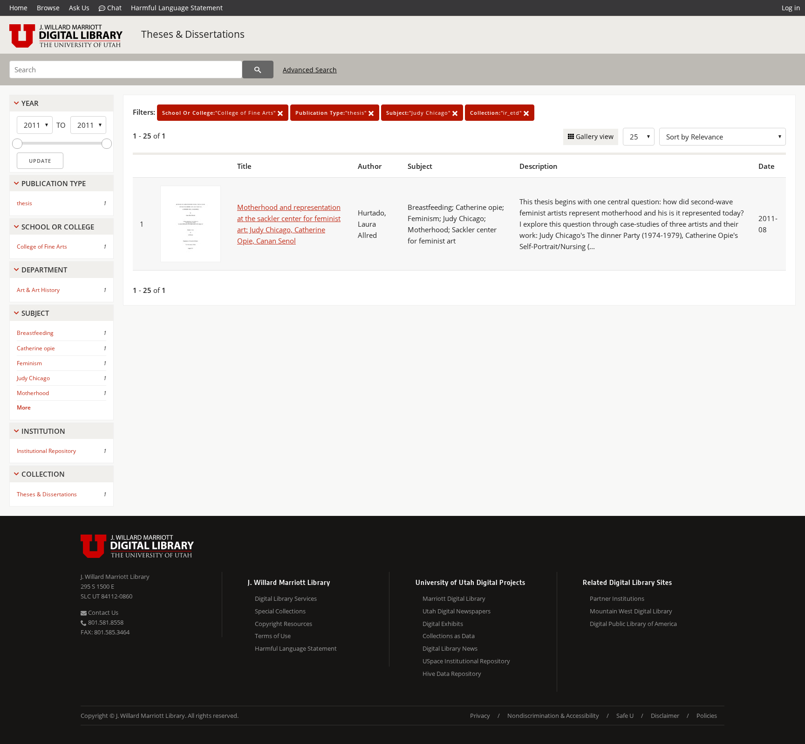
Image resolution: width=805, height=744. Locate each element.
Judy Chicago (33, 378)
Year (30, 103)
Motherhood (33, 393)
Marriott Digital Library (454, 598)
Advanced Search (310, 69)
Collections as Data (449, 636)
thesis (24, 203)
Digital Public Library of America (633, 623)
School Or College (57, 226)
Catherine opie (36, 348)
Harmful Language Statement (177, 7)
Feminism (29, 363)
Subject (35, 313)
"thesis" (331, 112)
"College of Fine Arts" (220, 112)
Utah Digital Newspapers (457, 611)
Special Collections (280, 611)
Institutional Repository (46, 451)
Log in (791, 7)
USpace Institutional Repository (466, 661)
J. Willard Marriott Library (115, 576)
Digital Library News (450, 648)
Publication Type (53, 183)
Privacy (480, 715)
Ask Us (79, 7)
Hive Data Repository (452, 673)
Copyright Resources (283, 623)
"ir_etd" (497, 112)
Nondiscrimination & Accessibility (553, 715)
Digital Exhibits (443, 623)
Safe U (625, 715)
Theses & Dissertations (193, 34)
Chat (113, 7)
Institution (43, 431)
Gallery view (594, 136)
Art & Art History (38, 290)
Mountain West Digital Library (631, 611)
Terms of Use (273, 636)
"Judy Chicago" (419, 112)
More (24, 407)
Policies (706, 715)
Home (18, 7)
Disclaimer (665, 715)
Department (44, 269)
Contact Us (102, 612)
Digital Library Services (286, 598)
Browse (48, 7)
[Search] (257, 69)
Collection (43, 474)
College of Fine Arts (42, 246)
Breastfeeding (35, 333)
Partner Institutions (617, 598)
